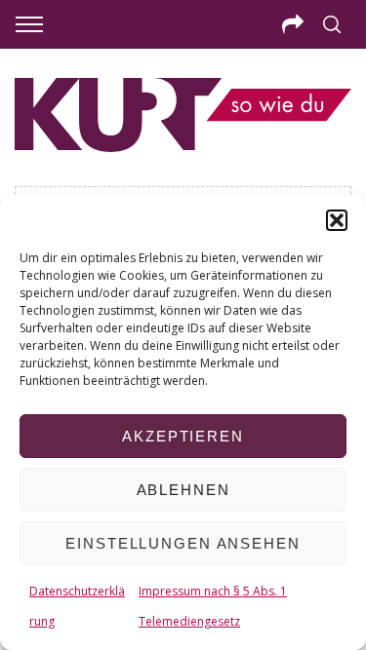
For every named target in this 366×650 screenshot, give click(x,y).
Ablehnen (183, 489)
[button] (336, 220)
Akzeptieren (183, 436)
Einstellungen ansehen (182, 543)
